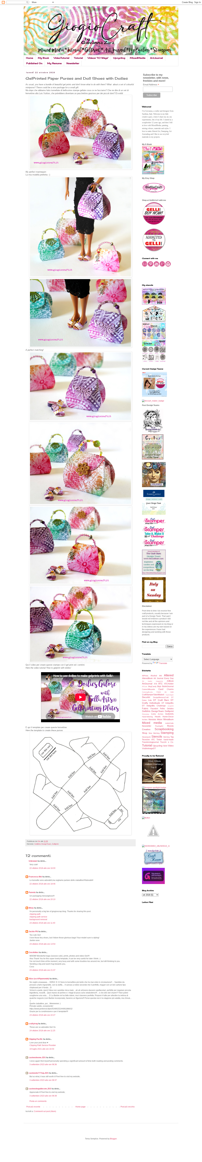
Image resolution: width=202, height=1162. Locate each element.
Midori (159, 719)
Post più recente (33, 1107)
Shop (144, 733)
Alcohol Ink (156, 676)
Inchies (145, 719)
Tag (172, 737)
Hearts (157, 717)
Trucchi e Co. (167, 742)
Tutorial (78, 58)
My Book (43, 58)
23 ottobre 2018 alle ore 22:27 (42, 1015)
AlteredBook (147, 678)
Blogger (113, 1139)
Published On (34, 63)
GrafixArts (169, 714)
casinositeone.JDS (37, 1057)
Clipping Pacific (36, 1039)
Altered (169, 675)
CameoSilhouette (148, 689)
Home (29, 58)
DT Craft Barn (161, 700)
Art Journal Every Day (164, 678)
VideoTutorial (61, 58)
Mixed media (152, 722)
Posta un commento (38, 1101)
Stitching (166, 737)
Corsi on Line (165, 692)
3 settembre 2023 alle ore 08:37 (43, 1080)
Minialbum (168, 719)
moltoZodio (169, 723)
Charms (170, 689)
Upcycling (119, 58)
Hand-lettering (147, 717)
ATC (160, 683)
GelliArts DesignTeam (42, 844)
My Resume (54, 63)
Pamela (32, 892)
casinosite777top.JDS (38, 1073)
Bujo (159, 686)
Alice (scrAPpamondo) (39, 979)
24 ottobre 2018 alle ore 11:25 (42, 1030)
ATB (155, 684)
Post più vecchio (128, 1107)
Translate (163, 663)
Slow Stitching (154, 733)
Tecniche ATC (148, 740)
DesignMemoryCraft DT (163, 697)
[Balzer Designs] (146, 818)
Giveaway (145, 714)
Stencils (157, 736)
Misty (31, 908)
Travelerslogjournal (150, 742)
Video (171, 745)
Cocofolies (33, 952)
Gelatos (170, 708)
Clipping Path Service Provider (43, 1045)
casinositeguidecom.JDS (40, 1089)
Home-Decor (168, 717)
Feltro (162, 708)
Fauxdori (154, 708)
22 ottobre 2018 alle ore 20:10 (42, 899)
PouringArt (159, 726)
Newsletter (72, 63)
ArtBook (170, 681)
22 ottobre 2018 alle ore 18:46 (42, 884)
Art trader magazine (152, 681)
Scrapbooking (164, 729)
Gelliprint (55, 844)
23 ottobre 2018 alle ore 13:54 (42, 944)
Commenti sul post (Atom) (45, 1111)
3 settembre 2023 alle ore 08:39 (43, 1096)
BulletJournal (168, 686)
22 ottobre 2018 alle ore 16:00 (42, 868)
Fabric (145, 708)
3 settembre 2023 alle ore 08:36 (43, 1064)
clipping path (35, 914)
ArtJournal (156, 58)
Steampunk (146, 737)
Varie (165, 746)
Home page (80, 1107)
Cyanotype (170, 695)
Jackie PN (33, 931)
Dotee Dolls (147, 700)
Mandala (152, 719)
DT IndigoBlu (168, 703)
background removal (38, 919)
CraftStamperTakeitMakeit (153, 695)
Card (160, 689)
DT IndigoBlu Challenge (154, 706)
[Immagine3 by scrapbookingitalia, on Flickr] (156, 846)
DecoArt (146, 697)
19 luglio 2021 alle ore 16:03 (42, 1049)
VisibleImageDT (149, 748)
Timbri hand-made (165, 740)
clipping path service (38, 917)
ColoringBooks (147, 692)
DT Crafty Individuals (158, 701)
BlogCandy (152, 686)
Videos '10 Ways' (98, 58)
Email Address (151, 84)
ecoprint (171, 706)
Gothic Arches (157, 714)
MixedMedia (137, 58)
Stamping (167, 732)
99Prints (145, 676)
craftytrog (33, 1024)
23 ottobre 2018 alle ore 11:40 (42, 923)
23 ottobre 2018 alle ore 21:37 (42, 970)
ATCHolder (169, 684)
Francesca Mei (35, 877)
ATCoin (144, 686)
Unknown (33, 861)
